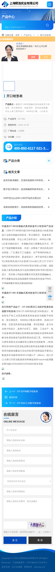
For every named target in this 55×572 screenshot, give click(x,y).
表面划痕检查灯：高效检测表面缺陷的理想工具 (26, 207)
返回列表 (13, 397)
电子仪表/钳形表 (47, 35)
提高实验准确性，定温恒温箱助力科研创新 (25, 180)
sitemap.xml (39, 567)
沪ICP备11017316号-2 (37, 562)
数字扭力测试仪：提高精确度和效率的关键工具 (26, 189)
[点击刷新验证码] (37, 525)
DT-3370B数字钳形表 (27, 391)
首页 (17, 35)
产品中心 (28, 35)
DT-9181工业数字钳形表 (29, 403)
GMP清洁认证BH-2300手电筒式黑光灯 (22, 198)
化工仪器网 (17, 567)
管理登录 (28, 567)
